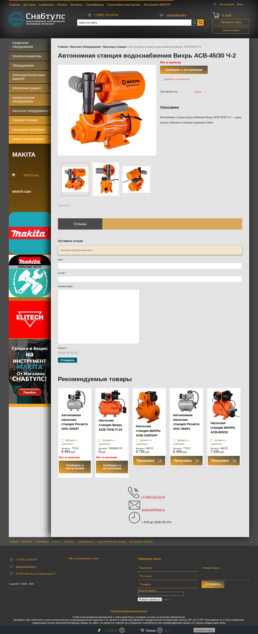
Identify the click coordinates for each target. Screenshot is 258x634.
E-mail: (62, 273)
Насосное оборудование (85, 46)
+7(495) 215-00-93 (106, 15)
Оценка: (62, 348)
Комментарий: (66, 286)
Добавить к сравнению (177, 79)
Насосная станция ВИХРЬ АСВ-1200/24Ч (148, 430)
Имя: (61, 259)
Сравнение (111, 630)
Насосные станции (114, 46)
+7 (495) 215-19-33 (153, 497)
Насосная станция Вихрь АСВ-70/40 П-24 (110, 425)
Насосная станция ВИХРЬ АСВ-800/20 (222, 427)
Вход (240, 4)
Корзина (151, 630)
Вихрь (198, 91)
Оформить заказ (231, 22)
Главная (63, 46)
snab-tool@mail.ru (176, 15)
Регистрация (227, 4)
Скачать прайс (231, 30)
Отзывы (80, 224)
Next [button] (155, 179)
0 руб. (227, 15)
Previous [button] (59, 179)
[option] (107, 110)
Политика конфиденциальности (129, 611)
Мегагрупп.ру (16, 588)
